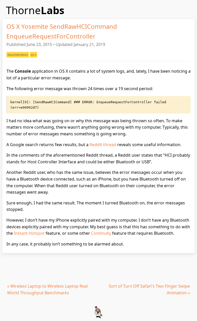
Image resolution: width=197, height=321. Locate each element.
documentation (17, 54)
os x (33, 54)
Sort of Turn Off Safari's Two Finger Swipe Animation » (149, 289)
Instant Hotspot (29, 233)
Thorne (35, 10)
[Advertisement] (98, 267)
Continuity (101, 233)
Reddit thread (103, 144)
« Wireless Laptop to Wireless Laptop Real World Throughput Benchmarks (47, 289)
